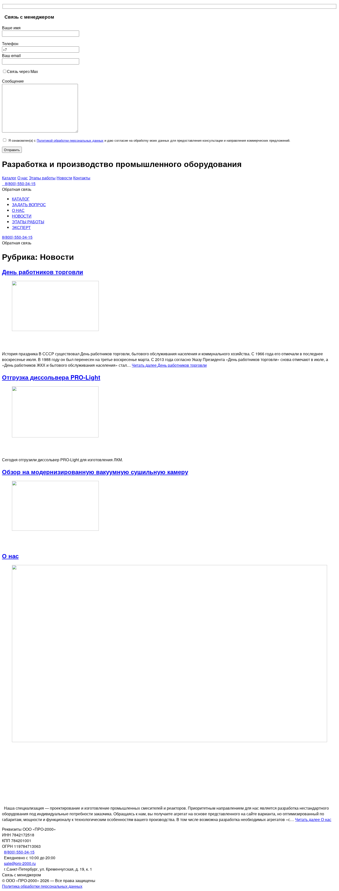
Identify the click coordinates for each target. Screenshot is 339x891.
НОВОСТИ (22, 216)
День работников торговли (42, 271)
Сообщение (13, 81)
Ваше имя (11, 28)
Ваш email (11, 55)
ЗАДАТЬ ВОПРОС (29, 204)
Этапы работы (42, 178)
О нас (22, 178)
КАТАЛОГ (21, 199)
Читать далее (169, 365)
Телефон (10, 43)
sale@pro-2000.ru (20, 863)
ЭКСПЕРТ (21, 227)
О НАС (18, 210)
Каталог (9, 178)
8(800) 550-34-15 (19, 852)
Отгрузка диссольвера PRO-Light (51, 377)
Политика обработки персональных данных (42, 886)
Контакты (81, 178)
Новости (64, 178)
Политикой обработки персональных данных (70, 140)
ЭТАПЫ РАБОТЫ (28, 222)
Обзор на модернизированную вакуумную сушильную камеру (95, 471)
